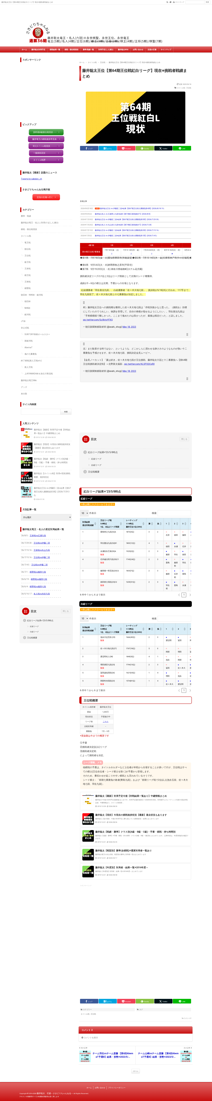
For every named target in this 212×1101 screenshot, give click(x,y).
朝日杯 (28, 301)
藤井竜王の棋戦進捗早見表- (44, 139)
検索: (154, 513)
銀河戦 (28, 314)
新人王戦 (29, 367)
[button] (95, 523)
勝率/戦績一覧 (88, 50)
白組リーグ (96, 465)
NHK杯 (27, 308)
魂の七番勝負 (31, 354)
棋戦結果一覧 (55, 50)
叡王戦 (28, 262)
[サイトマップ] (174, 2)
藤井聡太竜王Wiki (29, 380)
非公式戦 (25, 328)
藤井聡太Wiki (123, 50)
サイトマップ (179, 2)
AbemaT (29, 347)
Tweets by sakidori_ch (31, 179)
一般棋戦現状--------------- (44, 153)
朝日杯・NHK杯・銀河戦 (32, 295)
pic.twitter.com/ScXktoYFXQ (98, 319)
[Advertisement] (135, 175)
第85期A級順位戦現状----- (45, 132)
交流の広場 (152, 50)
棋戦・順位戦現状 (71, 50)
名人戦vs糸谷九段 (42, 594)
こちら (105, 721)
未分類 (24, 394)
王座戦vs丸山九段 (42, 550)
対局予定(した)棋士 (105, 50)
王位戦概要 (94, 471)
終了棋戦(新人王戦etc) (31, 360)
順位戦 (28, 249)
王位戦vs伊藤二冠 (42, 543)
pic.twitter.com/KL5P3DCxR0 (139, 364)
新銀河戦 (29, 341)
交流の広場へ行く (45, 197)
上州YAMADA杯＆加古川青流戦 (39, 373)
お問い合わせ (138, 50)
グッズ (24, 387)
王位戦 (28, 255)
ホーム (24, 50)
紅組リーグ (96, 459)
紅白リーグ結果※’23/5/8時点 (103, 452)
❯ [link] (190, 594)
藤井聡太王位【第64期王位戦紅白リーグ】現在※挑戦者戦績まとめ (134, 73)
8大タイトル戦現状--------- (45, 146)
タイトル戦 (26, 236)
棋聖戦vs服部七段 (38, 572)
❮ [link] (179, 594)
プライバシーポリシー (116, 1088)
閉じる (184, 439)
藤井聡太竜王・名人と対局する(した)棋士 (40, 222)
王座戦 (28, 268)
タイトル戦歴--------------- (44, 160)
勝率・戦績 (26, 216)
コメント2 (187, 1018)
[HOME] (170, 2)
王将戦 (28, 282)
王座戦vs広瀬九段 (38, 535)
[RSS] (167, 2)
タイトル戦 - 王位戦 (184, 88)
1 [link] (184, 594)
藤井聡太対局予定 (38, 50)
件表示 (92, 513)
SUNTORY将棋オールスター (37, 334)
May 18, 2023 (129, 326)
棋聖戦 (28, 288)
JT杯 (23, 321)
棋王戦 (28, 275)
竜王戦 (28, 242)
